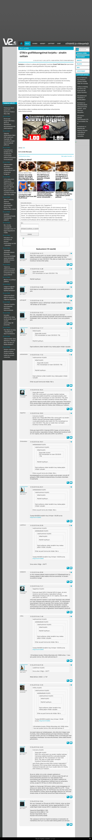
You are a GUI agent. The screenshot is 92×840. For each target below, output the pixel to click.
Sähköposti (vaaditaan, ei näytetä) (30, 228)
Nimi (22, 223)
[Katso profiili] (22, 256)
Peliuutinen (6, 116)
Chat (59, 43)
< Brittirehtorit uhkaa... (24, 156)
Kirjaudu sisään (82, 53)
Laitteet (51, 43)
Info (78, 67)
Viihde (35, 43)
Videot (42, 43)
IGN (24, 148)
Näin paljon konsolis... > (67, 156)
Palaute (79, 64)
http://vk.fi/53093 (35, 517)
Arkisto (79, 60)
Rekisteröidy (81, 57)
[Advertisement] (46, 832)
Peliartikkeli (7, 105)
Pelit (27, 43)
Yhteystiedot (81, 71)
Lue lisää (52, 838)
